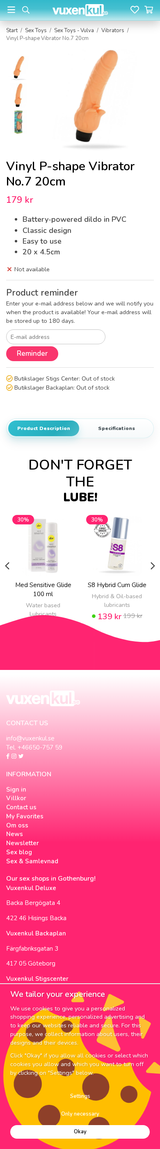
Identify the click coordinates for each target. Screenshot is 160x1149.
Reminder (32, 353)
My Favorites (24, 816)
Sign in (16, 789)
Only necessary (80, 1114)
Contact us (21, 807)
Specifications (116, 428)
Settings (80, 1096)
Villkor (16, 798)
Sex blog (19, 852)
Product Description (43, 428)
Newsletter (22, 843)
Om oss (17, 825)
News (14, 834)
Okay (80, 1131)
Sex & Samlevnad (32, 861)
